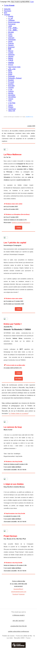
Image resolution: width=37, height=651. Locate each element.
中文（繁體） (13, 30)
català (10, 26)
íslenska (10, 56)
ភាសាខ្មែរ (11, 62)
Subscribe (7, 9)
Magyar (10, 51)
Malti (10, 70)
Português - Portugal (14, 78)
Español (10, 84)
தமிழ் (10, 100)
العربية (10, 18)
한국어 (10, 65)
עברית (10, 89)
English (10, 16)
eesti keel (11, 38)
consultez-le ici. (29, 116)
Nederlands (12, 39)
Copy (32, 1)
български (11, 24)
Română (11, 80)
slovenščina (12, 97)
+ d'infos (18, 227)
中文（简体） (13, 28)
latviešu (10, 93)
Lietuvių (11, 91)
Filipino (10, 107)
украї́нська (12, 109)
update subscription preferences (18, 631)
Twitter (9, 5)
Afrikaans (11, 20)
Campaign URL (5, 1)
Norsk (10, 72)
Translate (7, 14)
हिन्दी (9, 49)
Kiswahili (11, 85)
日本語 (10, 60)
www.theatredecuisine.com (18, 591)
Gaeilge (10, 53)
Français (11, 43)
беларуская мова (14, 22)
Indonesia (11, 54)
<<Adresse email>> (18, 615)
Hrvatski (11, 32)
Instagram (22, 594)
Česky (10, 34)
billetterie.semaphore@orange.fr (21, 222)
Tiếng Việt (11, 110)
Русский (11, 82)
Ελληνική (11, 47)
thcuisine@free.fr (18, 589)
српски (10, 99)
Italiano (10, 58)
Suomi (10, 41)
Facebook (15, 594)
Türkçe (10, 105)
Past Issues (7, 11)
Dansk (10, 36)
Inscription (18, 378)
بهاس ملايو (12, 69)
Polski (10, 74)
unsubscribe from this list (18, 626)
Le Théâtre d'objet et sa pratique (18, 413)
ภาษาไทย (11, 103)
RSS (5, 13)
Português (11, 76)
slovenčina (11, 95)
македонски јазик (14, 67)
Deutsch (11, 45)
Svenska (11, 87)
